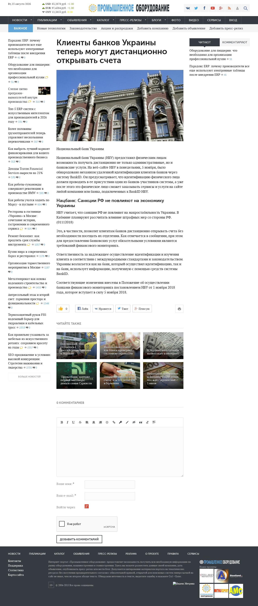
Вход (233, 20)
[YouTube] (213, 8)
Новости (19, 20)
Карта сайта (16, 575)
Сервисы (214, 20)
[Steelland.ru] (236, 581)
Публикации (47, 20)
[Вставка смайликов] (107, 422)
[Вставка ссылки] (114, 422)
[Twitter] (196, 8)
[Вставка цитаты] (140, 422)
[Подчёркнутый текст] (73, 422)
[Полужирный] (62, 422)
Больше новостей (29, 376)
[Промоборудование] (207, 597)
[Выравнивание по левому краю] (87, 422)
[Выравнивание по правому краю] (100, 422)
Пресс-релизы (130, 20)
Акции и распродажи (117, 28)
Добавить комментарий (79, 539)
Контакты (14, 561)
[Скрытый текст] (134, 422)
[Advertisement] (219, 143)
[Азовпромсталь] (221, 581)
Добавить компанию (153, 28)
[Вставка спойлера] (154, 422)
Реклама (131, 553)
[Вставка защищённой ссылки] (120, 422)
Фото (176, 20)
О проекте (152, 553)
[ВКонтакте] (188, 8)
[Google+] (221, 8)
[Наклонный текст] (67, 422)
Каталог (103, 20)
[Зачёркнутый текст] (80, 422)
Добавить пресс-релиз (226, 28)
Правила (173, 553)
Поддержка (15, 565)
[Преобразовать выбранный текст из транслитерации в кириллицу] (147, 422)
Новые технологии (51, 28)
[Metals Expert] (221, 597)
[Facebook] (204, 8)
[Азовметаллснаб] (236, 597)
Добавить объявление (189, 28)
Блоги (156, 20)
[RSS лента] (229, 8)
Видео (194, 20)
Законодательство (83, 28)
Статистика (16, 570)
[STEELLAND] (207, 581)
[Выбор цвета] (127, 422)
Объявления (77, 20)
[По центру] (93, 422)
